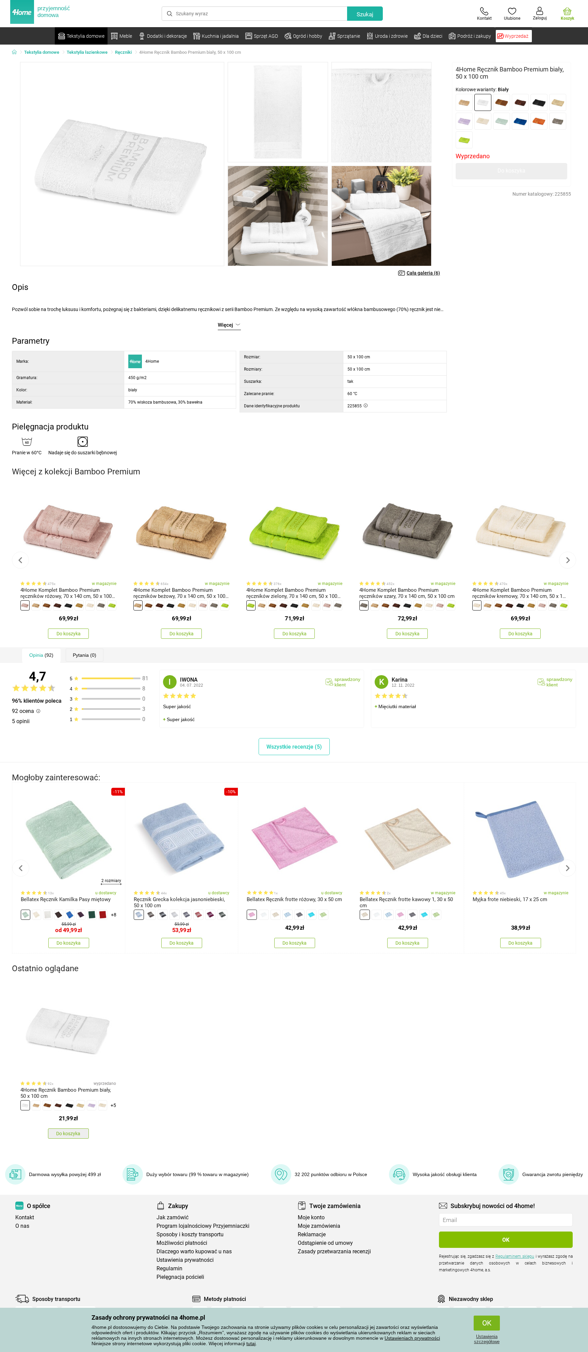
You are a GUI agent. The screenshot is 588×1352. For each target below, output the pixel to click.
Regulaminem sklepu (514, 1256)
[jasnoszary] (174, 914)
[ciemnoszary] (162, 914)
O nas (22, 1225)
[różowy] (25, 605)
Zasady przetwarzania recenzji (334, 1251)
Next (567, 560)
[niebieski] (520, 121)
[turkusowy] (311, 914)
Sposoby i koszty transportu (190, 1234)
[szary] (558, 121)
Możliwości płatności (182, 1242)
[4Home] (16, 52)
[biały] (483, 102)
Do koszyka (511, 170)
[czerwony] (103, 914)
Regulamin (169, 1268)
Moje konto (311, 1217)
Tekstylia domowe (41, 52)
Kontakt (24, 1217)
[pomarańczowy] (539, 121)
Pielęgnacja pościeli (180, 1277)
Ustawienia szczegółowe (487, 1339)
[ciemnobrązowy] (520, 102)
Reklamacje (312, 1234)
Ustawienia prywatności (185, 1260)
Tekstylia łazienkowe (87, 52)
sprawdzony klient (347, 682)
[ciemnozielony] (91, 914)
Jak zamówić (173, 1217)
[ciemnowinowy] (81, 914)
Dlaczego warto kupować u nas (194, 1251)
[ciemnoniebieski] (69, 914)
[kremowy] (483, 121)
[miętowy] (501, 121)
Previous (20, 560)
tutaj (251, 1343)
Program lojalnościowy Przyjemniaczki (203, 1225)
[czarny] (539, 102)
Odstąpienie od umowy (325, 1242)
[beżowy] (464, 102)
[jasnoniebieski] (139, 914)
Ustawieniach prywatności (412, 1338)
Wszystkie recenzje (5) (294, 747)
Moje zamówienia (319, 1225)
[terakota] (198, 914)
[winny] (210, 914)
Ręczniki (123, 52)
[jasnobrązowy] (558, 102)
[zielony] (464, 140)
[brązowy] (501, 102)
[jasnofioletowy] (464, 121)
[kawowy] (275, 914)
